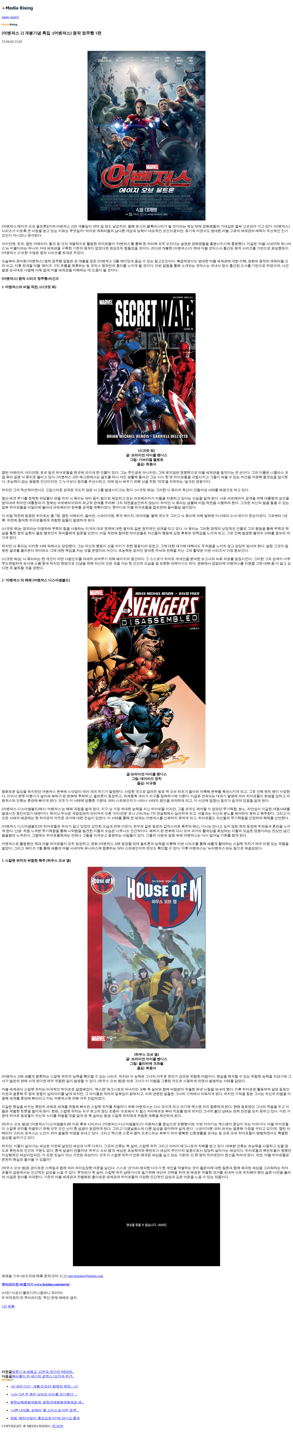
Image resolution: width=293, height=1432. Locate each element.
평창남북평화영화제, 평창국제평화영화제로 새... (47, 1402)
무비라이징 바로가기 (18, 1284)
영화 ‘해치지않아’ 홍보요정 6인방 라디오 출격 (45, 1418)
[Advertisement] (36, 1318)
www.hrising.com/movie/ (52, 1284)
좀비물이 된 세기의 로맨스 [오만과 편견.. (43, 1376)
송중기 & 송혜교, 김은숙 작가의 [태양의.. (43, 1372)
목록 (11, 1306)
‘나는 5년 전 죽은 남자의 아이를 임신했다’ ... (43, 1394)
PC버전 (57, 1426)
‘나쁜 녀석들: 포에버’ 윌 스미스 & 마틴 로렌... (44, 1410)
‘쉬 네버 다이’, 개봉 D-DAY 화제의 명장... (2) (44, 1386)
